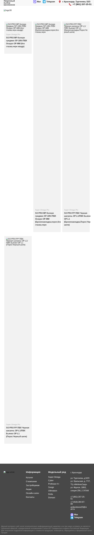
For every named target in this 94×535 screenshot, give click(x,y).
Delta (50, 494)
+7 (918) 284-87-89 (77, 503)
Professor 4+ (53, 484)
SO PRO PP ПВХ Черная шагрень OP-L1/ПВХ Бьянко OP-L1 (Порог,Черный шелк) (17, 432)
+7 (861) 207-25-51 (77, 498)
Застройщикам (32, 485)
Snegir (51, 487)
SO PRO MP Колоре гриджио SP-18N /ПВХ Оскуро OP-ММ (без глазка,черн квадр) (16, 42)
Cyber (50, 480)
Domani (51, 498)
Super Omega (54, 477)
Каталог (29, 477)
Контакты (30, 497)
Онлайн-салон (32, 493)
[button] (87, 10)
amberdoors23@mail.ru (78, 508)
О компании (31, 481)
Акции (28, 489)
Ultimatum (52, 491)
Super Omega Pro (13, 34)
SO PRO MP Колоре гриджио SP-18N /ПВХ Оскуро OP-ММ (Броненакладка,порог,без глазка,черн (48, 219)
